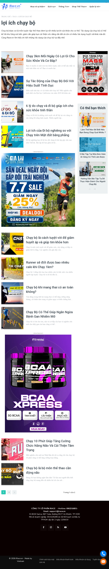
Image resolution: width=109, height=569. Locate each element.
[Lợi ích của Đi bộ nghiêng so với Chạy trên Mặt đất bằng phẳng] (12, 137)
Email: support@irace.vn (54, 511)
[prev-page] (90, 189)
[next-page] (14, 492)
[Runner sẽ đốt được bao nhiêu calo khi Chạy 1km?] (12, 268)
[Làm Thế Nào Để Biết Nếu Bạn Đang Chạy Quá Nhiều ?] (92, 120)
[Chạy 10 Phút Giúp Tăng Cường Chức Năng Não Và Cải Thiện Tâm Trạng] (12, 449)
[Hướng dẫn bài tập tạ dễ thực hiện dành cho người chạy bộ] (92, 169)
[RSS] (58, 528)
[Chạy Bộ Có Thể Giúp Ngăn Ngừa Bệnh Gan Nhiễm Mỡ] (12, 318)
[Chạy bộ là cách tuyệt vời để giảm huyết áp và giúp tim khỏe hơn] (12, 244)
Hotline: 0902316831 (67, 508)
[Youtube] (65, 528)
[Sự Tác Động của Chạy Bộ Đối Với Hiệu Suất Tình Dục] (12, 87)
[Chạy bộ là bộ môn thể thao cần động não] (12, 474)
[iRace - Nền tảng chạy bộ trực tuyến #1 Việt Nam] (11, 6)
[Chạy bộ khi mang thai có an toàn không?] (12, 293)
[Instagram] (51, 528)
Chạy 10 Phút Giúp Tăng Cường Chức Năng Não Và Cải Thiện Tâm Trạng (50, 445)
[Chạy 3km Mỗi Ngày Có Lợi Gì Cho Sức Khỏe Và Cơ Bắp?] (12, 62)
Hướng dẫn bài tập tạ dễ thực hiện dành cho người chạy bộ (92, 181)
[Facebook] (44, 528)
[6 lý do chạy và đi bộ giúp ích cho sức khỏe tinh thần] (12, 112)
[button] (105, 6)
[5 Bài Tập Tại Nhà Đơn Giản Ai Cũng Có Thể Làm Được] (92, 144)
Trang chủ (6, 17)
